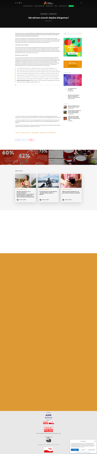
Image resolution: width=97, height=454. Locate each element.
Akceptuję (74, 449)
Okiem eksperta (44, 13)
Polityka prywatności (48, 433)
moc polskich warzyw (51, 132)
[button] (94, 441)
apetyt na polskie (49, 20)
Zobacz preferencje (91, 449)
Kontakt (37, 433)
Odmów (83, 449)
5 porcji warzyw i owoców (25, 132)
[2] (49, 65)
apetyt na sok (43, 132)
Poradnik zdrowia (52, 13)
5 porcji (17, 132)
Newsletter (42, 433)
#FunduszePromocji (48, 436)
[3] (15, 125)
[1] (49, 64)
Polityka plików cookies (56, 433)
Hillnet (58, 444)
